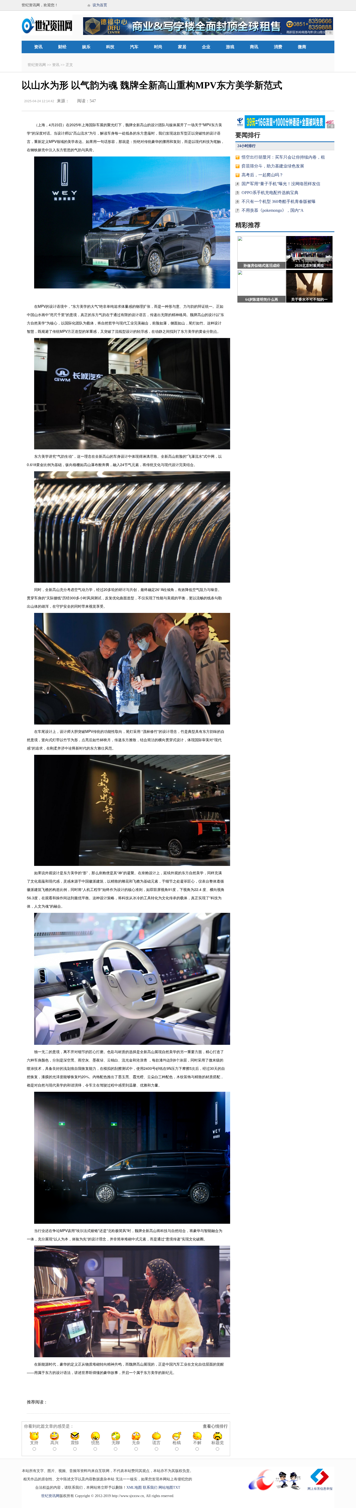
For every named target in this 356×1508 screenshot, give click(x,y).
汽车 (134, 47)
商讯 (254, 47)
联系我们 (150, 1487)
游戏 (230, 47)
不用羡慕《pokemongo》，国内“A (273, 210)
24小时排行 (246, 146)
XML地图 (134, 1487)
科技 (110, 47)
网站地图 (165, 1487)
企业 (206, 47)
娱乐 (86, 47)
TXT (176, 1487)
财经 (62, 47)
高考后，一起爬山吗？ (262, 175)
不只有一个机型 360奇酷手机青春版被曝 (279, 201)
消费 (278, 47)
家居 (182, 47)
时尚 (158, 47)
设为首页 (100, 5)
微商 (302, 47)
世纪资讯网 (37, 65)
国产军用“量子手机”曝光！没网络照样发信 (281, 184)
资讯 (38, 47)
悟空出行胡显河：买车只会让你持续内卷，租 (283, 157)
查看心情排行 (215, 1426)
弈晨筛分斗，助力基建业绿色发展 (273, 166)
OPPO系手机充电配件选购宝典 (270, 192)
